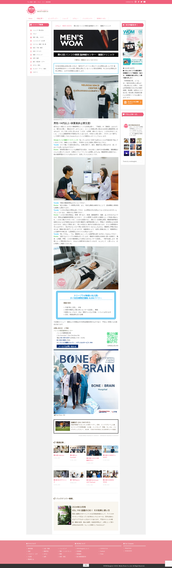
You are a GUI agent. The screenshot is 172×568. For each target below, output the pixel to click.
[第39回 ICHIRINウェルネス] (110, 449)
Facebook (102, 551)
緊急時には (31, 559)
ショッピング (63, 548)
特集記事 (39, 18)
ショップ (65, 18)
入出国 (30, 556)
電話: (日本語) (66, 338)
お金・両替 (47, 548)
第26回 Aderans (59, 455)
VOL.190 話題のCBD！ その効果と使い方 (91, 510)
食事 (45, 556)
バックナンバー (87, 18)
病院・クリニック (38, 54)
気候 (29, 551)
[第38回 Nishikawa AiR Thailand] (94, 474)
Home (30, 18)
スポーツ (35, 72)
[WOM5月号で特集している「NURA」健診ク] (126, 147)
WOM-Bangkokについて (83, 548)
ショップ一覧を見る (38, 30)
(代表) (63, 340)
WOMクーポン (101, 18)
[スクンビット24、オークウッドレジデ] (139, 153)
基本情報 (30, 548)
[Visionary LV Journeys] (139, 147)
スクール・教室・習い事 (39, 44)
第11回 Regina (75, 480)
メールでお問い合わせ (67, 346)
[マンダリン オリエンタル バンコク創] (139, 141)
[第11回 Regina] (77, 474)
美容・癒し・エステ (38, 37)
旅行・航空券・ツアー (39, 61)
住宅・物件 (36, 58)
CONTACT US (129, 2)
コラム (75, 18)
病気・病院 (62, 556)
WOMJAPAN (128, 551)
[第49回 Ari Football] (77, 449)
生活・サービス (37, 51)
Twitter (102, 554)
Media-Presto (128, 548)
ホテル (45, 554)
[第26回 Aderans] (61, 449)
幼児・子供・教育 (38, 47)
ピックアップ (52, 18)
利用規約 (79, 554)
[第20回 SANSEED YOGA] (110, 474)
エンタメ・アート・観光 (39, 68)
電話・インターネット (65, 551)
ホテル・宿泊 (36, 65)
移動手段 (46, 551)
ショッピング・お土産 (39, 40)
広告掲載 (79, 551)
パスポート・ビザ (33, 554)
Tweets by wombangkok (130, 161)
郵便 (61, 554)
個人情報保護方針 (81, 556)
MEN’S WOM (66, 26)
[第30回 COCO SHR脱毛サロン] (94, 451)
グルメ (35, 33)
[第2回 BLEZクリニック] (61, 474)
